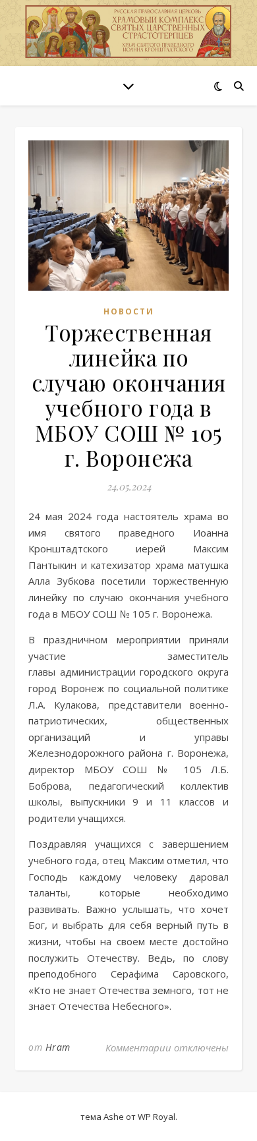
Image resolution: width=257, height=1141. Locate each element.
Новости (128, 311)
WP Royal (156, 1117)
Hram (58, 1047)
